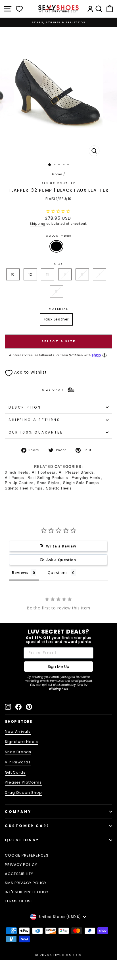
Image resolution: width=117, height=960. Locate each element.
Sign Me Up (58, 666)
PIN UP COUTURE (58, 183)
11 (47, 274)
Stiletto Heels (59, 488)
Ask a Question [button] (61, 559)
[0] (19, 9)
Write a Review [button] (61, 546)
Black (56, 246)
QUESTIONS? (22, 840)
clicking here (58, 689)
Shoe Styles (48, 482)
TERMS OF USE (19, 901)
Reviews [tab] (20, 572)
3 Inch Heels (16, 472)
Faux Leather (56, 319)
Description (25, 407)
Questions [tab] (58, 572)
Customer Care (27, 825)
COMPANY (18, 811)
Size (58, 263)
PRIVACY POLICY (21, 864)
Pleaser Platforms (23, 782)
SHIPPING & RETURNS (34, 419)
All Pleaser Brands (76, 472)
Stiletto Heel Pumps (23, 488)
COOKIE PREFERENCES (27, 855)
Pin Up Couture (19, 482)
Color (58, 236)
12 (30, 274)
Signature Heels (21, 741)
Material (58, 309)
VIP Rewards (18, 762)
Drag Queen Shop (23, 792)
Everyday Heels (86, 477)
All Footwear (43, 472)
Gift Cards (15, 772)
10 (13, 274)
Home (57, 174)
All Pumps (14, 477)
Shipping (37, 224)
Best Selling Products (48, 477)
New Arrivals (18, 731)
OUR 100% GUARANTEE (36, 432)
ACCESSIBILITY (19, 873)
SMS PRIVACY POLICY (26, 883)
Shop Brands (18, 752)
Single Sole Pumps (81, 482)
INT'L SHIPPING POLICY (27, 892)
